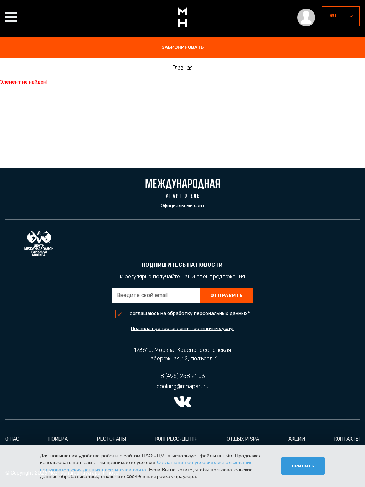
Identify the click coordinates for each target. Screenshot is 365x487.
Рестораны (111, 439)
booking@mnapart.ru (182, 386)
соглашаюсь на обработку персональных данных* (190, 314)
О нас (12, 439)
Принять (303, 465)
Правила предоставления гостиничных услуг (182, 328)
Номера (58, 439)
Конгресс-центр (176, 439)
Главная (183, 68)
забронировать (183, 47)
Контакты (347, 439)
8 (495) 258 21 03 (182, 376)
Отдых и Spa (243, 439)
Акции (296, 439)
